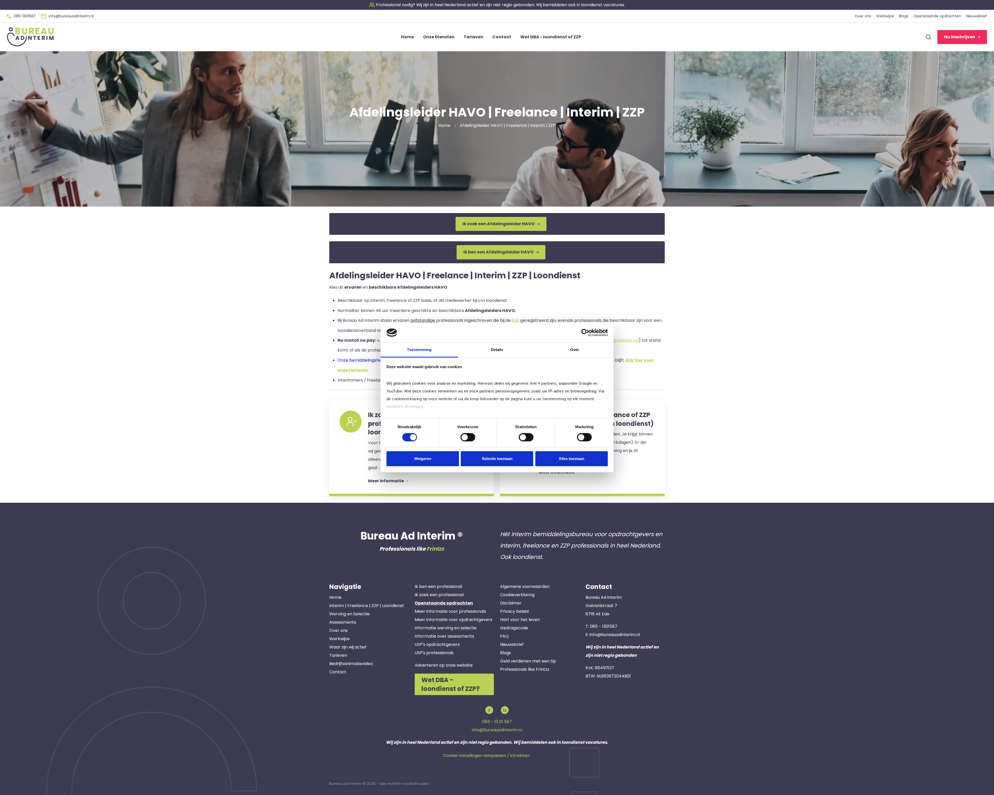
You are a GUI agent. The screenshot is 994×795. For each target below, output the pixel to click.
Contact (337, 672)
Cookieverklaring (517, 595)
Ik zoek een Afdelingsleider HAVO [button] (498, 224)
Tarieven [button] (473, 37)
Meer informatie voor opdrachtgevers (453, 620)
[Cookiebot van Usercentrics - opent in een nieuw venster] (585, 333)
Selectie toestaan (497, 458)
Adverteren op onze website (444, 665)
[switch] (468, 437)
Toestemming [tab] (419, 349)
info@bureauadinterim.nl (615, 635)
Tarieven (338, 655)
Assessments (342, 622)
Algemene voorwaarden (525, 586)
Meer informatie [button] (386, 481)
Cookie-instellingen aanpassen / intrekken (486, 755)
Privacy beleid (514, 611)
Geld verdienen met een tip (528, 661)
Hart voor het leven (520, 620)
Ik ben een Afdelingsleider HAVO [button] (498, 252)
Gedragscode (514, 628)
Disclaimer (511, 603)
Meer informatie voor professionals (450, 611)
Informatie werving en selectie (446, 628)
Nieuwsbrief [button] (976, 16)
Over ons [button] (863, 16)
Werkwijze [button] (885, 16)
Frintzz (435, 548)
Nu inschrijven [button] (959, 37)
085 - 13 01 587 (497, 722)
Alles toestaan (571, 458)
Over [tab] (574, 349)
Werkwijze (339, 639)
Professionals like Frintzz (524, 669)
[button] (497, 5)
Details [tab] (497, 349)
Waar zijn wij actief (348, 647)
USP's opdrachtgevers (437, 644)
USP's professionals (434, 653)
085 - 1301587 (603, 626)
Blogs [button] (903, 16)
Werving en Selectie (349, 614)
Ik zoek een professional (439, 595)
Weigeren (422, 458)
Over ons (338, 630)
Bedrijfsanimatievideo (351, 664)
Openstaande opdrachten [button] (937, 16)
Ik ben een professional (438, 586)
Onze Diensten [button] (439, 37)
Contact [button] (501, 37)
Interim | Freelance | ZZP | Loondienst (366, 606)
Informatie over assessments (444, 636)
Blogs (505, 653)
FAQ (504, 636)
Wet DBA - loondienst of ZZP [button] (550, 37)
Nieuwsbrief (512, 644)
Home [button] (407, 37)
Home (335, 597)
